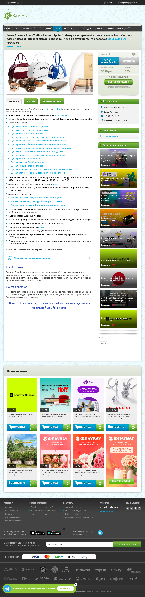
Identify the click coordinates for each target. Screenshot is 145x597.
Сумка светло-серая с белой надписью (30, 130)
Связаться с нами (107, 511)
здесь (55, 183)
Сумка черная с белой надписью (27, 165)
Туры (66, 28)
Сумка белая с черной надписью (27, 133)
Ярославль (11, 2)
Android (58, 108)
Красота (17, 28)
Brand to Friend (62, 115)
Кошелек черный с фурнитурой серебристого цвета (36, 201)
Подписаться (65, 588)
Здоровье (111, 28)
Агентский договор (72, 507)
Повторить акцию (118, 81)
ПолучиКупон (123, 28)
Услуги (73, 28)
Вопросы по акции (52, 100)
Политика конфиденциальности (78, 517)
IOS (48, 108)
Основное (14, 100)
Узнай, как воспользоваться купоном (33, 257)
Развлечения (29, 28)
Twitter (135, 508)
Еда (10, 28)
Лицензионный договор (75, 510)
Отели (82, 28)
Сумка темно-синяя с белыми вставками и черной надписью (41, 147)
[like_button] (133, 54)
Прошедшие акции (39, 514)
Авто (38, 28)
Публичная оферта (72, 514)
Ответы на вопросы (13, 520)
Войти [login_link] (109, 2)
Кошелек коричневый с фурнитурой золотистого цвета (38, 204)
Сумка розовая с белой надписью (27, 158)
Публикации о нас (13, 510)
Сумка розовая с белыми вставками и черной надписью (38, 144)
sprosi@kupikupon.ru (109, 507)
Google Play (54, 533)
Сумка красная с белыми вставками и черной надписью (38, 140)
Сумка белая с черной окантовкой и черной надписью (38, 172)
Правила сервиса (12, 517)
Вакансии (9, 514)
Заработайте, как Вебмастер (43, 510)
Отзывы (31, 100)
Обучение (48, 28)
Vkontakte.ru (131, 508)
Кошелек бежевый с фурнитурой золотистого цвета (36, 197)
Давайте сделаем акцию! (42, 507)
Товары (58, 28)
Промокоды (99, 28)
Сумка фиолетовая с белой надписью (29, 126)
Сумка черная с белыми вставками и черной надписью (38, 137)
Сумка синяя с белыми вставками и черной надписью (37, 151)
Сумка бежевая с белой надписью (27, 162)
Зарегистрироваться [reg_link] (129, 2)
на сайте (42, 227)
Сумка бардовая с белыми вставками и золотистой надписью (41, 169)
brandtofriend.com (111, 136)
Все (5, 28)
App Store (37, 533)
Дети (89, 28)
